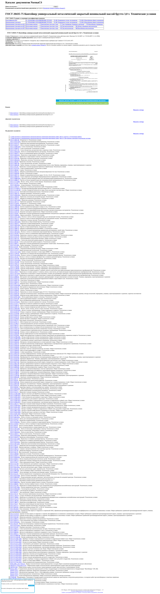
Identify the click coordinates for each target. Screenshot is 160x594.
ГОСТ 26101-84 (14, 355)
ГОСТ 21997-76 (14, 307)
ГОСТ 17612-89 (14, 258)
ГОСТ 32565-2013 (15, 397)
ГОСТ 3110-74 (14, 392)
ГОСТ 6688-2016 (15, 482)
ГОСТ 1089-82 (14, 170)
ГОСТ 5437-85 (14, 450)
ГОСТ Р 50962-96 (15, 535)
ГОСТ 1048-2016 (15, 151)
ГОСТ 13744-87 (14, 203)
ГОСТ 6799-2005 (15, 489)
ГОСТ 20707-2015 (15, 297)
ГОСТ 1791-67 (14, 275)
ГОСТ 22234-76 (14, 315)
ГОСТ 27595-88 (14, 375)
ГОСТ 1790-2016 (15, 270)
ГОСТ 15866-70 (14, 228)
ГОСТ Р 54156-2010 (16, 559)
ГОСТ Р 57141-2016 (16, 562)
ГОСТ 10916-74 (14, 171)
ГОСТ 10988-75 (14, 180)
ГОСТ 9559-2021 (15, 522)
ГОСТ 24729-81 (14, 335)
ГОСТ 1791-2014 (15, 273)
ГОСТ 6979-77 (14, 492)
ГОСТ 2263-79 (14, 320)
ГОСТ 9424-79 (14, 520)
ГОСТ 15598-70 (14, 220)
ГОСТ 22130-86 (14, 313)
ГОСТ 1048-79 (14, 153)
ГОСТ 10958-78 (14, 176)
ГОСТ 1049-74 (14, 156)
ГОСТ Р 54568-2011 (16, 560)
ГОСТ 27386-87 (14, 373)
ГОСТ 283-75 (14, 378)
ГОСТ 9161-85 (14, 517)
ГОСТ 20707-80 (14, 298)
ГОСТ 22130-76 (14, 312)
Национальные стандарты (13, 22)
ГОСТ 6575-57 (14, 113)
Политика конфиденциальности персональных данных (82, 591)
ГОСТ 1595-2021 (15, 232)
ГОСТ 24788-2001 (15, 337)
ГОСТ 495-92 (14, 425)
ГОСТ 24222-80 (14, 332)
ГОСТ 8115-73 (14, 505)
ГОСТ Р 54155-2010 (16, 557)
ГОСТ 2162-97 (14, 300)
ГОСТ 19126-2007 (15, 285)
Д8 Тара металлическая (66, 26)
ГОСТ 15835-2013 (15, 225)
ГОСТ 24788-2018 (15, 338)
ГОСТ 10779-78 (14, 168)
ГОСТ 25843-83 (14, 352)
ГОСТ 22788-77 (14, 323)
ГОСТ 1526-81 (14, 213)
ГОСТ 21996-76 (14, 305)
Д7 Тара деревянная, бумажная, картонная (72, 24)
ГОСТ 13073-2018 (15, 200)
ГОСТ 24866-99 (14, 340)
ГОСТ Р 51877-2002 (16, 540)
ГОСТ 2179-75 (14, 303)
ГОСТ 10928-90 (14, 173)
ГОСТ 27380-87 (14, 372)
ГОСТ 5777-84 (14, 465)
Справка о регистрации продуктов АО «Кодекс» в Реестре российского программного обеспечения (82, 592)
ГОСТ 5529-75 (14, 455)
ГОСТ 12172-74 (14, 191)
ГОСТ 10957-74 (14, 175)
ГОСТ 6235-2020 (15, 475)
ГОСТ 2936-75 (14, 390)
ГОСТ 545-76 (14, 452)
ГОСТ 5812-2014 (15, 467)
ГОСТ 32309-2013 (15, 395)
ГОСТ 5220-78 (14, 437)
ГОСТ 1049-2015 (15, 155)
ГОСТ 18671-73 (14, 283)
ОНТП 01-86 (14, 567)
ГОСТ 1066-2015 (15, 160)
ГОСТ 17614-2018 (15, 260)
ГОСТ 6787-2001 (15, 487)
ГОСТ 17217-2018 (15, 252)
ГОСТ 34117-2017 (15, 408)
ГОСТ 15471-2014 (15, 217)
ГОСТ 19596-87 (14, 290)
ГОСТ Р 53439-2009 (16, 554)
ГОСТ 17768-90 (14, 268)
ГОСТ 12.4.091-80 (15, 190)
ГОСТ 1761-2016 (15, 255)
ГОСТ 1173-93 (14, 183)
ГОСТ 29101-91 (14, 385)
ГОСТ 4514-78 (14, 418)
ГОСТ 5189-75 (14, 434)
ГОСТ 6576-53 (14, 114)
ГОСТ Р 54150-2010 (16, 555)
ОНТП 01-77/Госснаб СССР (18, 565)
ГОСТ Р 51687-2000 (16, 538)
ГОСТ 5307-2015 (15, 444)
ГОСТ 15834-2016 (15, 222)
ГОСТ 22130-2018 (15, 310)
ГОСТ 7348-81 (14, 497)
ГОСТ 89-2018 (14, 509)
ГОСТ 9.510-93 (14, 513)
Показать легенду (138, 110)
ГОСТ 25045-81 (14, 342)
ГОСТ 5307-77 (14, 445)
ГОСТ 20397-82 (14, 293)
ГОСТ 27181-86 (14, 370)
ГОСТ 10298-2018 (15, 146)
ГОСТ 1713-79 (14, 250)
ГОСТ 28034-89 (14, 377)
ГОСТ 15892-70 (14, 230)
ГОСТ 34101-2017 (15, 407)
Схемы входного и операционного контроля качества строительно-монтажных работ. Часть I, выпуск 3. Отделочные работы (46, 136)
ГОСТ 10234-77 (14, 145)
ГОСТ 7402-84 (14, 500)
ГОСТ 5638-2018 (15, 457)
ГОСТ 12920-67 (14, 196)
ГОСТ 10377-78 (14, 150)
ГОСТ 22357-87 (14, 317)
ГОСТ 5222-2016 (15, 442)
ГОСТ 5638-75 (14, 459)
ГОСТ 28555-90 (14, 382)
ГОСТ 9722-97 (14, 527)
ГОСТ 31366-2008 (15, 393)
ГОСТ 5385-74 (14, 449)
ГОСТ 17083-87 (14, 248)
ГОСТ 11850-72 (14, 186)
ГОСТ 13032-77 (14, 198)
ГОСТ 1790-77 (14, 272)
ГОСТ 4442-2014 (15, 417)
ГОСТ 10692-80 (14, 165)
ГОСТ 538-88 (14, 447)
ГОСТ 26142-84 (14, 358)
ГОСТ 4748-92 (14, 423)
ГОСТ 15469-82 (14, 215)
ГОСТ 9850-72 (14, 533)
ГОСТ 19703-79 (14, 292)
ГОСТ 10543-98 (14, 158)
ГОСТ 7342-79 (14, 495)
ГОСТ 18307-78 (14, 280)
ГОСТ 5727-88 (14, 464)
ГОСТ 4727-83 (14, 420)
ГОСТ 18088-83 (14, 277)
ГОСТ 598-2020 (14, 470)
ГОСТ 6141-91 (14, 474)
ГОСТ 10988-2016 (15, 178)
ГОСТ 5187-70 (14, 430)
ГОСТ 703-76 (14, 494)
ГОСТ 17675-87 (14, 265)
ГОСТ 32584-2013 (15, 402)
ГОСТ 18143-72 (14, 278)
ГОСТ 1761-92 (14, 257)
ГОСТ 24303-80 (14, 333)
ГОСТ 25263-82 (14, 345)
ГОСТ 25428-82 (14, 347)
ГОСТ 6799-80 (14, 490)
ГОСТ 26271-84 (14, 362)
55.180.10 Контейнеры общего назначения (91, 20)
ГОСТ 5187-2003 (15, 428)
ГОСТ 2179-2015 (15, 302)
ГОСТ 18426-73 (14, 282)
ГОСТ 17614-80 (14, 262)
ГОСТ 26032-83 (14, 353)
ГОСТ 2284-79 (14, 327)
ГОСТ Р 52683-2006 (16, 552)
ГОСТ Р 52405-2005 (16, 549)
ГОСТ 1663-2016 (15, 240)
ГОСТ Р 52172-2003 (16, 544)
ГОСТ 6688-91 (14, 484)
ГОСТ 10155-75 (14, 143)
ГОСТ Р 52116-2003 (16, 542)
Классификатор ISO (11, 20)
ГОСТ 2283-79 (14, 325)
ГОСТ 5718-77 (14, 462)
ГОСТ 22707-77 (14, 322)
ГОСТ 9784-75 (14, 528)
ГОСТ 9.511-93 (14, 515)
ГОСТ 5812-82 (14, 469)
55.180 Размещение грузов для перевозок (65, 20)
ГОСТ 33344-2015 (15, 405)
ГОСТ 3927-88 (14, 415)
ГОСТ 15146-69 (14, 210)
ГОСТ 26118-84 (14, 357)
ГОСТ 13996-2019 (15, 205)
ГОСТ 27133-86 (14, 368)
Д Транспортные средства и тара (49, 24)
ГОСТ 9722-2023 (15, 525)
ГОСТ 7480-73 (14, 502)
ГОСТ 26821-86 (14, 363)
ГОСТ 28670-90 (14, 383)
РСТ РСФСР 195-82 (16, 579)
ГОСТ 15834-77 (14, 223)
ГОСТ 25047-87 (14, 343)
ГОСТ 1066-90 (14, 161)
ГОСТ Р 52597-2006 (16, 550)
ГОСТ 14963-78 (14, 208)
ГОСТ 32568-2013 (15, 398)
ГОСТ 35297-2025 (15, 413)
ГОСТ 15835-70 (14, 227)
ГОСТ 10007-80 (14, 140)
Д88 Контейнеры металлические (84, 28)
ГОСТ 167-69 (14, 247)
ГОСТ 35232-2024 (15, 412)
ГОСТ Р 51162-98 (15, 537)
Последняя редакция (32, 24)
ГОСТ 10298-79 (14, 148)
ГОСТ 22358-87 (14, 318)
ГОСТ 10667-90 (14, 163)
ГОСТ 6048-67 (14, 472)
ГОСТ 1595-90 (14, 233)
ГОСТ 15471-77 (14, 218)
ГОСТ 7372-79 (14, 499)
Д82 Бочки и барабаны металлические (86, 26)
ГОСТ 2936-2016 (15, 388)
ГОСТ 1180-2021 (15, 185)
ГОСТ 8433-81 (14, 507)
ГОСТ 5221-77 (14, 440)
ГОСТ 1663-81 (14, 242)
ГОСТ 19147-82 (14, 288)
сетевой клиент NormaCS (39, 45)
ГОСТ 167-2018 (14, 245)
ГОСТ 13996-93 (14, 206)
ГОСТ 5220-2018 (15, 435)
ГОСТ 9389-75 (14, 518)
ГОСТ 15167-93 (14, 211)
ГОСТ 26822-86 (14, 365)
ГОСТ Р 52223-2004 (16, 545)
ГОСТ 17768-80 (14, 267)
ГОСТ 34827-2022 (15, 410)
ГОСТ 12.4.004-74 (15, 188)
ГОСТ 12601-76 (14, 193)
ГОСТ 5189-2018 (15, 432)
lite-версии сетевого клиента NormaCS (54, 8)
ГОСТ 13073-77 (14, 201)
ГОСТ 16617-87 (14, 238)
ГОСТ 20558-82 (14, 295)
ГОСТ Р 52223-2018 (16, 547)
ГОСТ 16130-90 (14, 235)
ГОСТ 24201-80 (14, 330)
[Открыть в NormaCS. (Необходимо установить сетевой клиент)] (6, 33)
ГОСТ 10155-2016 (15, 141)
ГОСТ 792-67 (14, 504)
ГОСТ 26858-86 (14, 367)
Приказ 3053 (13, 569)
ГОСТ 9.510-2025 (15, 510)
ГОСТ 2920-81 (14, 387)
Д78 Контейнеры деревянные (94, 24)
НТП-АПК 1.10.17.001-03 (17, 564)
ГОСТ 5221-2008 (15, 439)
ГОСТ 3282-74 (14, 403)
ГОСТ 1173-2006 (15, 181)
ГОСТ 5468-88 (14, 454)
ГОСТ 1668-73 (14, 243)
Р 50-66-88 (13, 577)
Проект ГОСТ (14, 570)
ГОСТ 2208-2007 (15, 308)
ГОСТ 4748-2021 (15, 422)
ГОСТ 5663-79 (14, 460)
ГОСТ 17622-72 (14, 263)
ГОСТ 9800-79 (14, 530)
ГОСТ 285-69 (14, 380)
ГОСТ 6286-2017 (15, 477)
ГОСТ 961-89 (14, 523)
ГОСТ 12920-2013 (15, 195)
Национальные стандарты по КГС (15, 24)
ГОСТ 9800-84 (14, 532)
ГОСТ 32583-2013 (15, 400)
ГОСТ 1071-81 (14, 166)
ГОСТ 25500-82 (14, 348)
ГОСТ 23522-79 (14, 328)
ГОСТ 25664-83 (14, 350)
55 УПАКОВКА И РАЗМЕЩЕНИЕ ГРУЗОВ (39, 20)
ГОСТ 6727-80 (14, 485)
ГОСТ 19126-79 (14, 287)
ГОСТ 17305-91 (14, 253)
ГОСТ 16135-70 (14, 237)
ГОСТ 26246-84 (14, 360)
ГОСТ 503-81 (14, 427)
